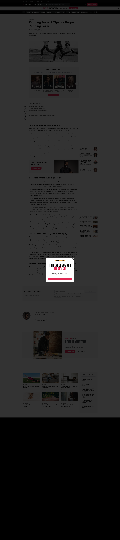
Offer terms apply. (60, 274)
